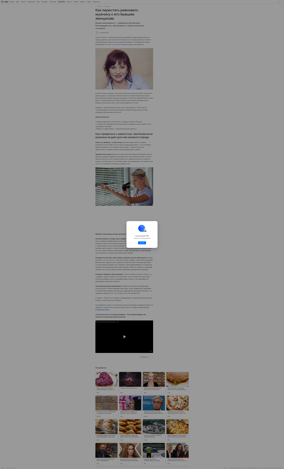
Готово (142, 243)
